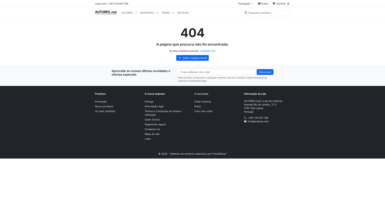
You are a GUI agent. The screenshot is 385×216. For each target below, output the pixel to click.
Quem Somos (152, 119)
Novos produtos (104, 106)
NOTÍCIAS (183, 12)
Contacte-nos (152, 129)
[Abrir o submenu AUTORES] (136, 13)
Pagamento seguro (155, 124)
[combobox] (266, 13)
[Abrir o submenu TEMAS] (173, 13)
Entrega (149, 101)
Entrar (197, 106)
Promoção (101, 101)
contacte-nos (207, 50)
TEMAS (166, 12)
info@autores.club (258, 121)
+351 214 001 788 (258, 117)
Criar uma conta (203, 111)
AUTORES (127, 12)
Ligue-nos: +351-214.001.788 (111, 3)
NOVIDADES (147, 12)
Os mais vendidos (105, 111)
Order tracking (202, 101)
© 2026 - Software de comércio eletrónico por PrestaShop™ (192, 153)
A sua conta (201, 93)
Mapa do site (152, 133)
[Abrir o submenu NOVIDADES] (157, 13)
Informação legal (154, 106)
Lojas (148, 138)
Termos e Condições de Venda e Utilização (163, 113)
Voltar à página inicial (193, 57)
